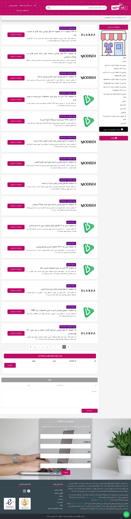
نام (95, 361)
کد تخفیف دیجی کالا (103, 500)
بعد (35, 347)
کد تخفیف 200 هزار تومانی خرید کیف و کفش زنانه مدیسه (55, 141)
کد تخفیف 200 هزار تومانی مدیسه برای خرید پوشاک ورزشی (54, 204)
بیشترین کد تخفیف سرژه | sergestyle (115, 83)
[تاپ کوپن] (119, 8)
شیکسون (123, 112)
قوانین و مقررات (58, 493)
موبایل (34, 361)
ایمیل (54, 361)
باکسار (124, 61)
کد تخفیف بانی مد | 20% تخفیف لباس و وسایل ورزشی (56, 246)
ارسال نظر (89, 411)
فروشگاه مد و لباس (116, 17)
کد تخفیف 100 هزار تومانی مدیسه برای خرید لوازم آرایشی (55, 162)
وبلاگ (61, 505)
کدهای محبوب (13, 5)
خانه (125, 17)
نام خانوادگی (72, 361)
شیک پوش (123, 105)
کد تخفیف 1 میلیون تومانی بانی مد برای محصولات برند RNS (53, 310)
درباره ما (60, 499)
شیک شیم (123, 109)
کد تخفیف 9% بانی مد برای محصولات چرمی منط (58, 268)
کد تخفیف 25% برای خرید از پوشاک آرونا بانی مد (58, 119)
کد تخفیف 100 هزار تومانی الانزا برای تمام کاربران (58, 289)
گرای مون (123, 123)
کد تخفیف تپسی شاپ (91, 497)
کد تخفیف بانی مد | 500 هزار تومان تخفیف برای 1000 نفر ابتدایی (52, 225)
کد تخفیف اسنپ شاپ (77, 503)
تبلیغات (61, 496)
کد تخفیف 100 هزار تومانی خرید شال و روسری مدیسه (56, 76)
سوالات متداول (59, 490)
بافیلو (124, 58)
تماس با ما (60, 502)
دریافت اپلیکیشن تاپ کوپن (111, 129)
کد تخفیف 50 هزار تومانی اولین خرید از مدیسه (59, 183)
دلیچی (124, 101)
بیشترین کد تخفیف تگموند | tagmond (114, 79)
